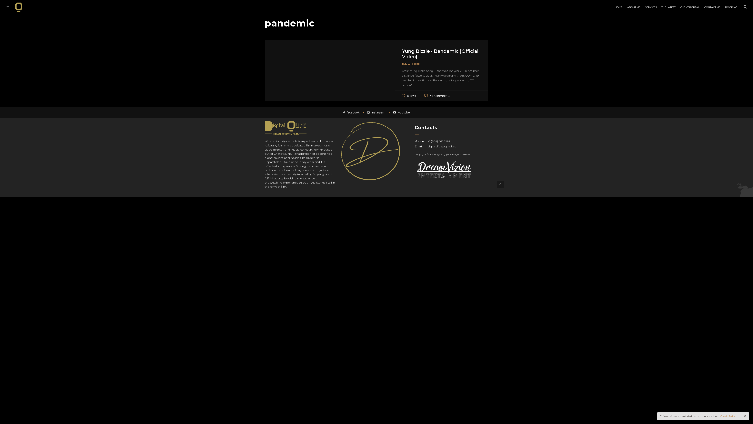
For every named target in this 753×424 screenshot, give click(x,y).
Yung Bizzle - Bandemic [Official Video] (440, 54)
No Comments (439, 96)
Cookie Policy (727, 416)
